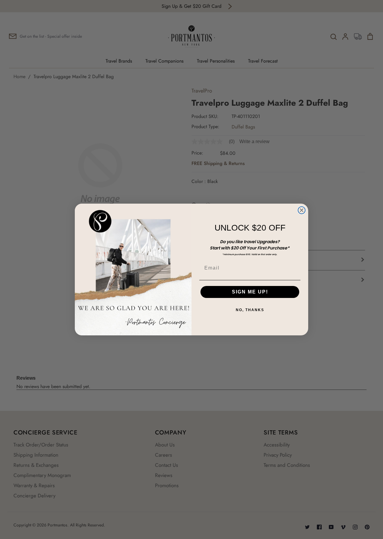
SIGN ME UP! (250, 291)
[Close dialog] (301, 210)
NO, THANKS (250, 310)
